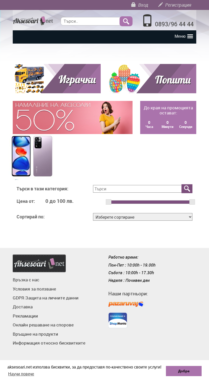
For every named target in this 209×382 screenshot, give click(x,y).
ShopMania (117, 320)
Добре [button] (184, 371)
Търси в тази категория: (42, 189)
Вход (142, 5)
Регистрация (177, 5)
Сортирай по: (31, 217)
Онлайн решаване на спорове (43, 325)
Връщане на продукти (35, 334)
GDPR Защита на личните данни (46, 298)
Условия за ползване (34, 289)
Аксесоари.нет (39, 263)
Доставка (23, 307)
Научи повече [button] (21, 374)
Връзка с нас (26, 280)
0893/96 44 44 (174, 24)
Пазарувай (126, 304)
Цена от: (26, 201)
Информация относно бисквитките (49, 343)
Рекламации (25, 316)
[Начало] (33, 21)
